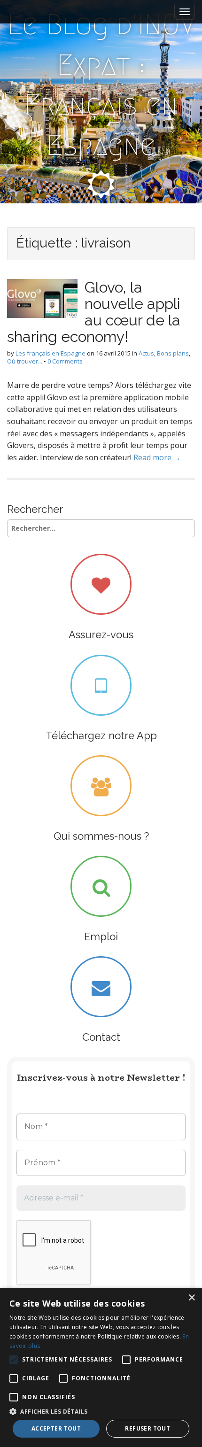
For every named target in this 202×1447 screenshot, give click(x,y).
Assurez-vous (101, 634)
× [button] (191, 1297)
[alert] (101, 1367)
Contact (101, 1037)
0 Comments (65, 361)
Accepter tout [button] (56, 1428)
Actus (146, 353)
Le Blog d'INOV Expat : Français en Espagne (101, 85)
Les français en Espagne (50, 353)
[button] (101, 1411)
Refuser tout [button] (147, 1428)
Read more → (157, 457)
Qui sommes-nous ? (101, 836)
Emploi (101, 936)
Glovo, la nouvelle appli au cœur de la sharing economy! (93, 312)
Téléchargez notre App (101, 735)
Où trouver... (24, 361)
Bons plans (173, 353)
